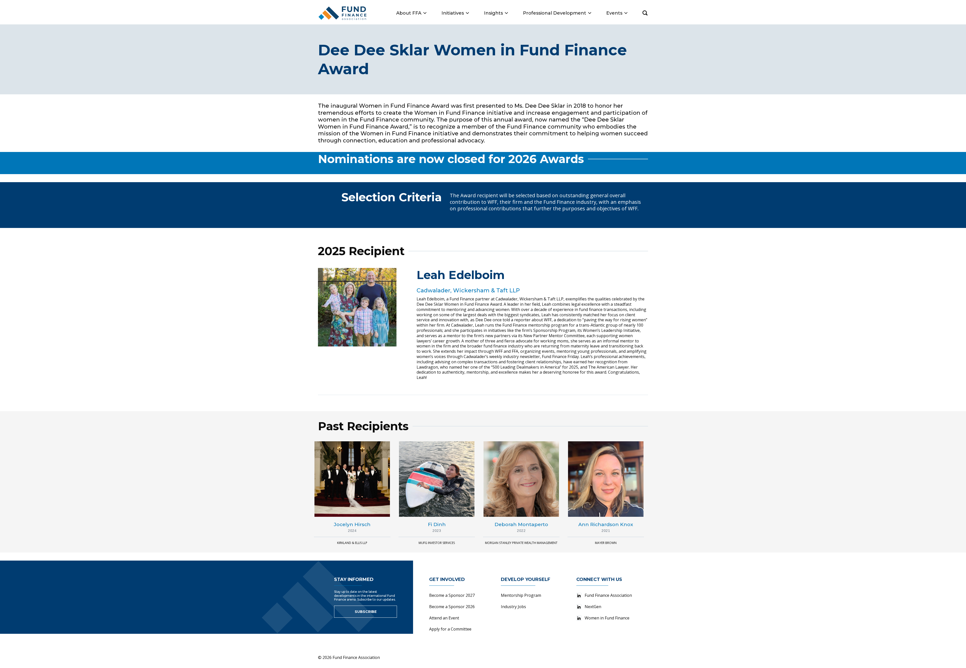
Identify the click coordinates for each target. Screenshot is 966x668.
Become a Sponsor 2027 (452, 595)
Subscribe (366, 611)
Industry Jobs (513, 606)
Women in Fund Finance (607, 618)
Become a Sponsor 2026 (452, 606)
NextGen (593, 606)
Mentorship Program (521, 595)
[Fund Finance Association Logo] (343, 13)
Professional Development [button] (554, 13)
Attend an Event (444, 618)
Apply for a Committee (450, 629)
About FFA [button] (408, 13)
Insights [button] (493, 13)
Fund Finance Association (608, 595)
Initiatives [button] (452, 13)
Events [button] (614, 13)
